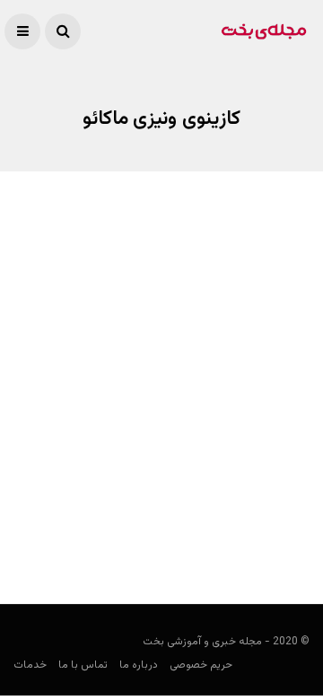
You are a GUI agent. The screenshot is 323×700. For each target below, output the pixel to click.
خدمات (30, 665)
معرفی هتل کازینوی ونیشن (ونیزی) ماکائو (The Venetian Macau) (175, 492)
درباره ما (138, 665)
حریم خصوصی (201, 665)
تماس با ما (83, 665)
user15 (292, 538)
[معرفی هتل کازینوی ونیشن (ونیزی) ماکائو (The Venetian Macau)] (161, 364)
